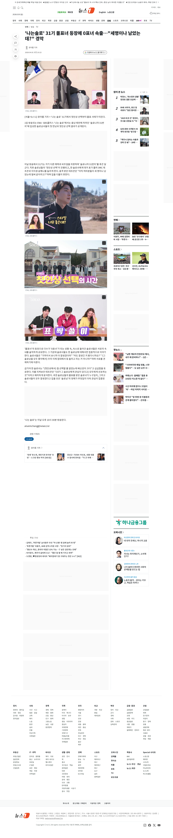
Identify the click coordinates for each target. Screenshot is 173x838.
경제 (47, 706)
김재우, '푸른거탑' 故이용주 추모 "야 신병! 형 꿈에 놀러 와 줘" (51, 543)
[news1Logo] (22, 815)
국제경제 (65, 727)
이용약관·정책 (95, 803)
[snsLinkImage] (144, 825)
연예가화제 (82, 756)
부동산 (15, 752)
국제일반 (65, 742)
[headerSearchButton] (22, 7)
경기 (79, 716)
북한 (112, 706)
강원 (79, 722)
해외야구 (97, 759)
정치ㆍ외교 (114, 710)
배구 (95, 768)
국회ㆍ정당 (17, 713)
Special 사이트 (149, 752)
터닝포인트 (147, 768)
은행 (128, 716)
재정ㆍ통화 (49, 713)
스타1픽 (146, 762)
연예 (26, 27)
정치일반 (16, 719)
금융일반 (130, 710)
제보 (158, 7)
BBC (128, 756)
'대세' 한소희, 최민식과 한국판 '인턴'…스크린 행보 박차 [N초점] (40, 456)
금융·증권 (131, 706)
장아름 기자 (33, 47)
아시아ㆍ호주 (66, 716)
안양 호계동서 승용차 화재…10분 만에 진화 (123, 2)
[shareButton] (15, 36)
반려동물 (65, 785)
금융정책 (130, 713)
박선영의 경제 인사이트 (132, 537)
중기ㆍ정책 (147, 722)
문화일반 (65, 768)
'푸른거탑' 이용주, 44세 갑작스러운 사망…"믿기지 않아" (48, 546)
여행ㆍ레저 (66, 777)
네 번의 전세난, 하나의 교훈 (135, 540)
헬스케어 (49, 762)
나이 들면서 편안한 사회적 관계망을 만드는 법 (135, 568)
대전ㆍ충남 (82, 727)
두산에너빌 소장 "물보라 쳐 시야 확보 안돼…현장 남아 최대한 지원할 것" (78, 2)
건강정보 (65, 774)
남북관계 (114, 724)
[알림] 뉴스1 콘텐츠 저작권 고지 (36, 2)
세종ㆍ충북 (82, 724)
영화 (79, 762)
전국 (80, 706)
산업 (145, 706)
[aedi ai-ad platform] (38, 62)
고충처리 (107, 803)
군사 (112, 713)
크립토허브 (61, 12)
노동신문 (110, 12)
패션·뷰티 (146, 730)
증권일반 (130, 722)
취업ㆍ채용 (147, 739)
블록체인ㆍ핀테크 (133, 730)
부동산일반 (17, 756)
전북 (79, 730)
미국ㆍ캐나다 (66, 713)
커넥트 (153, 7)
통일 (95, 713)
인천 (79, 719)
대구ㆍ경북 (82, 736)
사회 (31, 706)
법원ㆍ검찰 (33, 713)
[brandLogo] (86, 10)
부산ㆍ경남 (82, 739)
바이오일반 (49, 765)
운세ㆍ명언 (66, 780)
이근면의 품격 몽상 (130, 577)
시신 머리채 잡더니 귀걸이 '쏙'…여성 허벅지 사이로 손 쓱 (137, 389)
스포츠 (117, 249)
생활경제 (146, 727)
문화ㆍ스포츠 (115, 722)
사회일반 (32, 736)
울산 (79, 742)
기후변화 (65, 730)
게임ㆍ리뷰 (33, 771)
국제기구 (65, 733)
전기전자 (146, 716)
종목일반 (97, 777)
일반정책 (16, 759)
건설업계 (16, 768)
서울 (79, 713)
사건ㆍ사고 (33, 710)
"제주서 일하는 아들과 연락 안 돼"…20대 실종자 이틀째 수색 (129, 142)
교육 (30, 716)
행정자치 (81, 710)
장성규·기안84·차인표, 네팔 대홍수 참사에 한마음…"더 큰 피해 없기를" (80, 456)
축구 (95, 762)
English (102, 12)
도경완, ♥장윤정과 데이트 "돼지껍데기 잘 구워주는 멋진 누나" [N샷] (54, 556)
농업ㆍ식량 (49, 724)
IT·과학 (32, 752)
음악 (79, 765)
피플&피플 (65, 736)
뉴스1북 (146, 771)
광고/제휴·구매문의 (79, 803)
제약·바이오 (50, 759)
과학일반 (32, 774)
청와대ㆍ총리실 (18, 710)
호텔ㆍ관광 (147, 736)
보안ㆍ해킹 (33, 768)
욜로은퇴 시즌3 (129, 551)
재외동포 (97, 716)
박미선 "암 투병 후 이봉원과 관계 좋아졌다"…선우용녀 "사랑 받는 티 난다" (137, 400)
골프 (95, 774)
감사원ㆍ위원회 (18, 716)
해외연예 (81, 768)
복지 (30, 719)
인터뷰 (80, 771)
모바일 (31, 762)
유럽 (63, 719)
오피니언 (118, 532)
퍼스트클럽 (147, 774)
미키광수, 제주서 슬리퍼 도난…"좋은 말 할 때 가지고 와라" (49, 553)
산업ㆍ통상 (49, 716)
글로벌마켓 (130, 759)
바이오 (48, 752)
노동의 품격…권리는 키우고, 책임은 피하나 (135, 581)
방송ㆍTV (81, 759)
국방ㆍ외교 (98, 710)
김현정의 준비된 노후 (131, 564)
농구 (95, 771)
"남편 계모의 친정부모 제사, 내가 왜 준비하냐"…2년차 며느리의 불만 (137, 357)
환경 (30, 724)
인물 (30, 730)
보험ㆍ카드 (131, 719)
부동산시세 (17, 765)
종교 (63, 762)
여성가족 (32, 733)
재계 (144, 713)
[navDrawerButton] (14, 8)
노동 (30, 722)
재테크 (129, 727)
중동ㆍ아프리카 (67, 722)
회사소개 (66, 803)
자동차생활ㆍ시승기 (69, 788)
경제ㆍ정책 (49, 710)
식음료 (145, 733)
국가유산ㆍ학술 (67, 765)
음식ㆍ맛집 (66, 791)
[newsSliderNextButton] (147, 92)
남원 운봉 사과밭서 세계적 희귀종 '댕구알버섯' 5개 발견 (129, 132)
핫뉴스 (117, 349)
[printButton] (15, 56)
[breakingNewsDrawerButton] (18, 7)
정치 (15, 706)
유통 (144, 724)
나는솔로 (29, 439)
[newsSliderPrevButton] (141, 92)
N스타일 (81, 774)
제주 (79, 745)
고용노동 (49, 722)
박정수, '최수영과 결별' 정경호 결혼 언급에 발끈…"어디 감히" (129, 100)
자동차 (145, 719)
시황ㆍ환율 (131, 724)
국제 (63, 706)
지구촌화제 (65, 739)
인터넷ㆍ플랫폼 (34, 756)
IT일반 (31, 765)
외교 (96, 706)
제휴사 (129, 752)
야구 (95, 756)
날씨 (30, 727)
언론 (63, 771)
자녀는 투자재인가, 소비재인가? (135, 555)
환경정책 (49, 727)
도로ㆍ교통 (66, 783)
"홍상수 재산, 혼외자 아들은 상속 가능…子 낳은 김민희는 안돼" (51, 549)
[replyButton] (15, 43)
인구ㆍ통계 (49, 719)
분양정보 (16, 762)
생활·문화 (66, 752)
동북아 (64, 710)
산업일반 (146, 710)
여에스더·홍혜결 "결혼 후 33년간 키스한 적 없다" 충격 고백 (137, 378)
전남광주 (81, 733)
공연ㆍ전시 (66, 756)
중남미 (64, 724)
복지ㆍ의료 (49, 756)
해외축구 (97, 765)
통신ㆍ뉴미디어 (34, 759)
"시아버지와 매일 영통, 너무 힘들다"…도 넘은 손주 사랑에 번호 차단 (137, 368)
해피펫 (70, 12)
